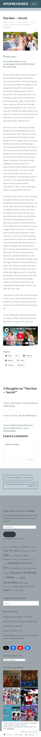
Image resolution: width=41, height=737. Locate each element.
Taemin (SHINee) (7, 586)
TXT (12, 590)
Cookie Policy (10, 728)
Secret (6, 25)
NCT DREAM (13, 568)
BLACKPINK (33, 547)
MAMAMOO (14, 563)
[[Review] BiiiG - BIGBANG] (29, 696)
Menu (34, 4)
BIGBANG (26, 547)
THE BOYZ (31, 586)
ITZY (30, 559)
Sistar (17, 578)
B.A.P (20, 547)
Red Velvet (16, 572)
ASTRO (9, 547)
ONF (34, 568)
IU (33, 559)
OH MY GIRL (23, 568)
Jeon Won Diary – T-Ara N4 (19, 477)
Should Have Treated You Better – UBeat (21, 485)
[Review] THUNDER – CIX (12, 631)
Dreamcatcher (25, 551)
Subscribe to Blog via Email (19, 511)
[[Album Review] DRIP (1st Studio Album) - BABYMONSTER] (11, 696)
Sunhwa (7, 27)
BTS (11, 550)
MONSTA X (26, 563)
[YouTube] (20, 648)
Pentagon (6, 573)
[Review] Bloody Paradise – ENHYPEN (17, 617)
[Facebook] (13, 648)
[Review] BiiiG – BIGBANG (13, 626)
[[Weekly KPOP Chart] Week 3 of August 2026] (11, 713)
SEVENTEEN (30, 572)
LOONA (5, 563)
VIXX (16, 590)
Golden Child (19, 556)
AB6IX (4, 547)
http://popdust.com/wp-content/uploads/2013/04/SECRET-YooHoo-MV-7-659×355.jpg (19, 64)
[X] (6, 648)
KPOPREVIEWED (15, 4)
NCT (6, 567)
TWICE (6, 590)
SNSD (22, 577)
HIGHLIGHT (7, 559)
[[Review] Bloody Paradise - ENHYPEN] (11, 678)
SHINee (10, 577)
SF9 (4, 578)
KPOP (25, 22)
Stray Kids (10, 582)
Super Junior (23, 583)
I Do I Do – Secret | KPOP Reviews (24, 415)
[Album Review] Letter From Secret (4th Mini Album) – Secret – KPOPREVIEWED (18, 428)
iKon (18, 559)
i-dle (15, 559)
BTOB (5, 551)
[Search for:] (21, 603)
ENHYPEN (33, 551)
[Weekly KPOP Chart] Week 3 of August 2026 (20, 621)
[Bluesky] (27, 648)
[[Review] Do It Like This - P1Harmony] (29, 678)
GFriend (12, 556)
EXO (6, 555)
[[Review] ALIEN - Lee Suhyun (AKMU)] (29, 713)
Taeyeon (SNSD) (19, 586)
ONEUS (30, 568)
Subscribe (9, 534)
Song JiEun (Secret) (20, 25)
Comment (30, 459)
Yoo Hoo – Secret (15, 18)
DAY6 (16, 550)
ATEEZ (15, 547)
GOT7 (26, 555)
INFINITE (24, 559)
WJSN (21, 590)
